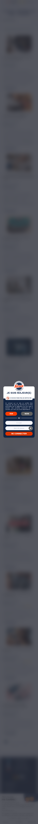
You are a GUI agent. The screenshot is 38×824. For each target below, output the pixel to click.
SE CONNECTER (19, 433)
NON (27, 413)
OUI (11, 413)
